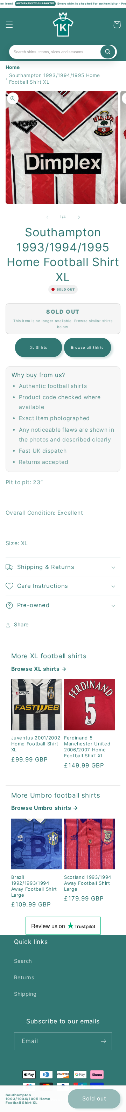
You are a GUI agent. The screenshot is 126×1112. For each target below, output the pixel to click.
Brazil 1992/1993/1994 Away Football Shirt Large (34, 886)
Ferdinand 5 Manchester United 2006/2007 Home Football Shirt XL (87, 746)
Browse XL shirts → (39, 669)
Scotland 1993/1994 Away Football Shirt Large (87, 883)
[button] (9, 24)
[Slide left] (47, 217)
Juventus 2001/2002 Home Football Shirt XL (36, 743)
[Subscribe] (104, 1041)
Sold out (94, 1098)
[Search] (107, 51)
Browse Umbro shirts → (44, 808)
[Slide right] (78, 217)
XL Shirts (38, 347)
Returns (24, 977)
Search (23, 961)
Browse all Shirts (87, 347)
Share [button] (21, 624)
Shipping (25, 994)
